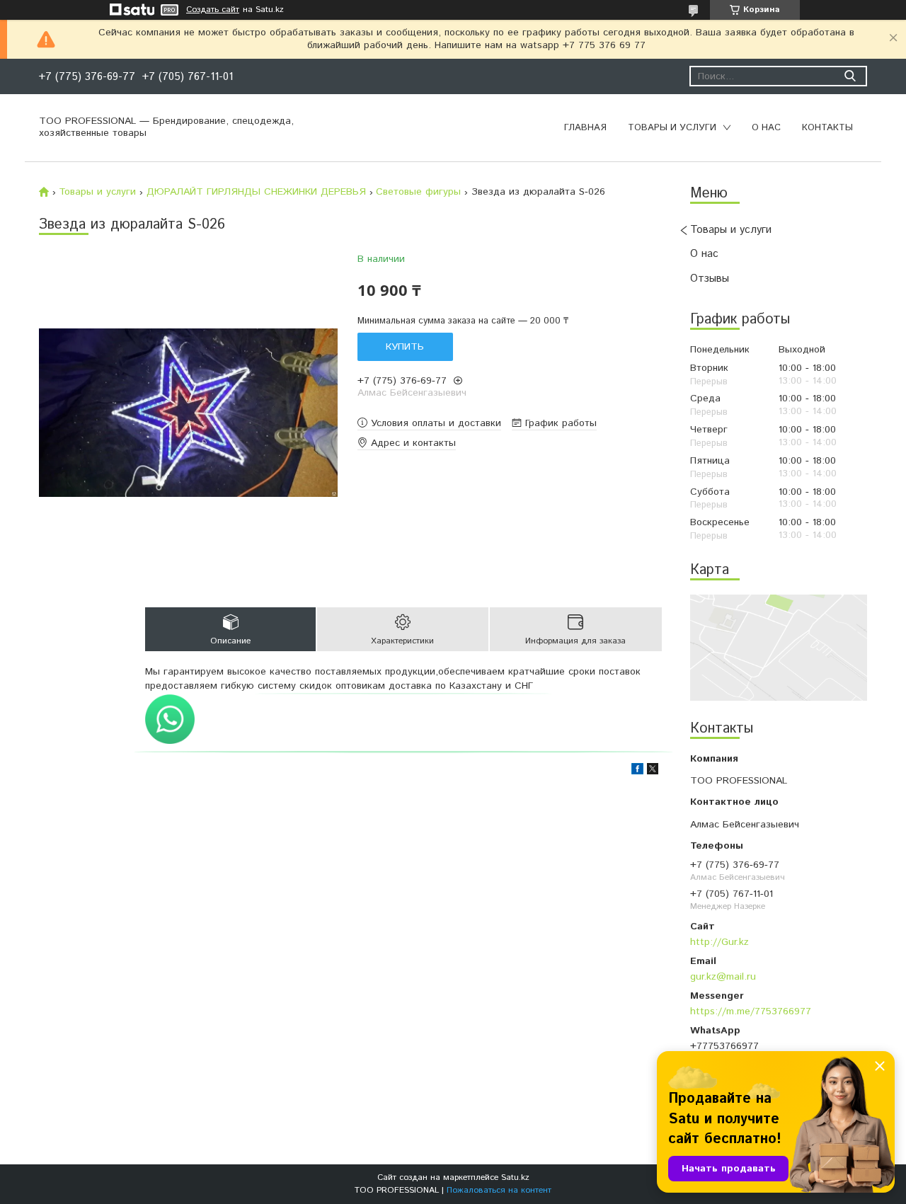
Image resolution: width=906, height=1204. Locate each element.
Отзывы (709, 278)
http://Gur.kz (719, 941)
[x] (652, 771)
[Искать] (850, 76)
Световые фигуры (418, 192)
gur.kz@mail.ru (723, 976)
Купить (405, 347)
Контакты (827, 127)
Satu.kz (515, 1177)
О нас (766, 127)
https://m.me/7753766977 (750, 1011)
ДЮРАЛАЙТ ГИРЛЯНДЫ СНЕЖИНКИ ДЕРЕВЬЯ (256, 192)
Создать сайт (212, 10)
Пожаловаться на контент (499, 1190)
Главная (585, 127)
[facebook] (637, 771)
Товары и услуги (672, 127)
